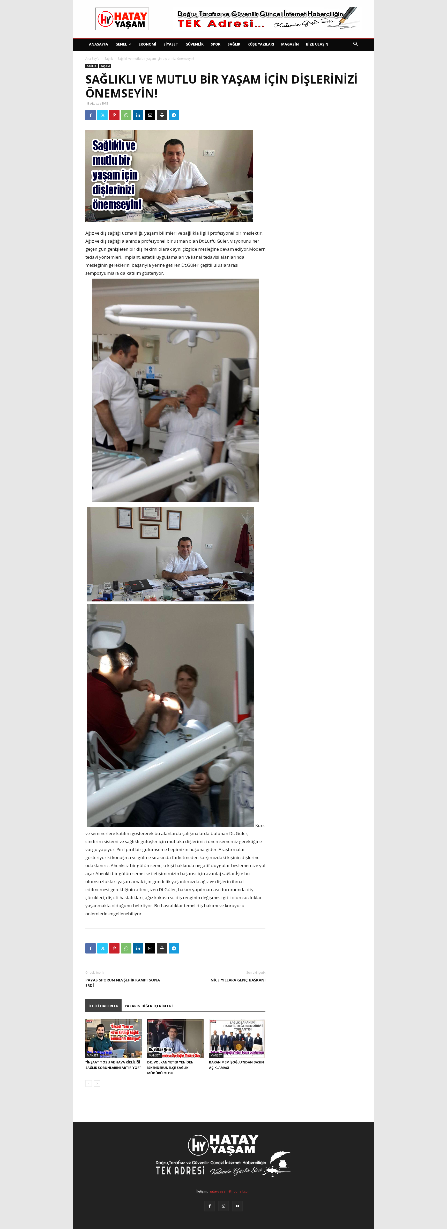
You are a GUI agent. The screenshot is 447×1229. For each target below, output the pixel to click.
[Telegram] (174, 115)
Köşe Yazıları (261, 44)
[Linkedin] (138, 115)
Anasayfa (98, 44)
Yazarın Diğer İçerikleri (149, 1005)
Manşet (92, 1055)
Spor (215, 44)
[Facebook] (90, 115)
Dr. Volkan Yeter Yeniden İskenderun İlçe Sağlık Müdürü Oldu (170, 1067)
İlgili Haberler (103, 1005)
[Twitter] (102, 115)
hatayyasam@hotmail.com (229, 1191)
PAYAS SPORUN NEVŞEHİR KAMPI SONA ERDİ (122, 982)
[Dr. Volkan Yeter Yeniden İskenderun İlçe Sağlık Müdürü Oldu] (175, 1038)
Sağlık (234, 44)
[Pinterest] (114, 115)
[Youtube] (237, 1206)
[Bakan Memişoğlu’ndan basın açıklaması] (237, 1038)
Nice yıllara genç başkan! (238, 979)
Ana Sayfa (92, 58)
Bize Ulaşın (317, 44)
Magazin (290, 44)
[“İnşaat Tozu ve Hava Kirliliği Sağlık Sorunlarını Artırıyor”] (113, 1038)
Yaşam (105, 66)
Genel (121, 44)
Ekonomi (147, 44)
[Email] (150, 115)
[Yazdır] (162, 115)
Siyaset (170, 44)
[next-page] (97, 1083)
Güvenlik (194, 44)
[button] (355, 44)
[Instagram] (223, 1206)
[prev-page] (88, 1083)
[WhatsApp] (126, 115)
